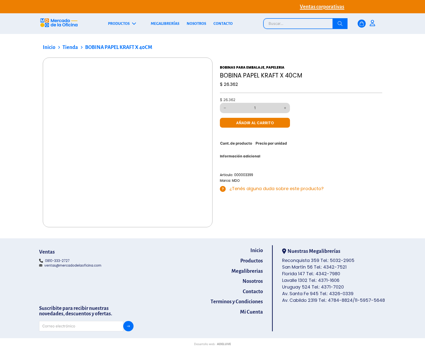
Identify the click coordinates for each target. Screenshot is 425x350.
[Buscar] (340, 23)
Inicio (49, 47)
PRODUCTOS (119, 24)
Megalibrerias (247, 271)
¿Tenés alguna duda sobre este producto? (276, 188)
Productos (251, 261)
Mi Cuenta (251, 312)
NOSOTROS (196, 24)
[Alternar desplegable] (134, 24)
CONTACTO (223, 24)
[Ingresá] (372, 23)
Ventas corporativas (322, 6)
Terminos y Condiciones (237, 301)
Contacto (253, 291)
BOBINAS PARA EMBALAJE (242, 67)
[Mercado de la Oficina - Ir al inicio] (58, 23)
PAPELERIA (275, 67)
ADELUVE (224, 344)
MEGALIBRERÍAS (165, 24)
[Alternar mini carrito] (361, 23)
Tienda (70, 47)
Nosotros (253, 281)
